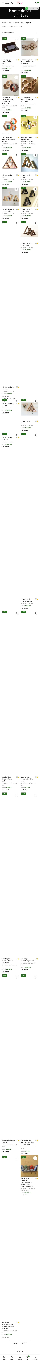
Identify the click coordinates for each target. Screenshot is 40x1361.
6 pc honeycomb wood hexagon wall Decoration (27, 99)
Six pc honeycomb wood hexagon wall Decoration (27, 61)
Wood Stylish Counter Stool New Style (27, 779)
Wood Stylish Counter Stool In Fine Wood (7, 960)
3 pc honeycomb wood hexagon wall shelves (8, 139)
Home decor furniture (15, 23)
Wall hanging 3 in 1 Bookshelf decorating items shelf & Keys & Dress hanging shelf (27, 1182)
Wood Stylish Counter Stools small (7, 779)
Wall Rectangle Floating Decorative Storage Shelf (27, 1142)
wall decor (26, 1190)
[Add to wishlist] (16, 40)
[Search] (12, 3)
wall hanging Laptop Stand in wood (7, 61)
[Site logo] (20, 3)
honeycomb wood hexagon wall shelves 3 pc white (27, 139)
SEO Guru (20, 1351)
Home (4, 23)
